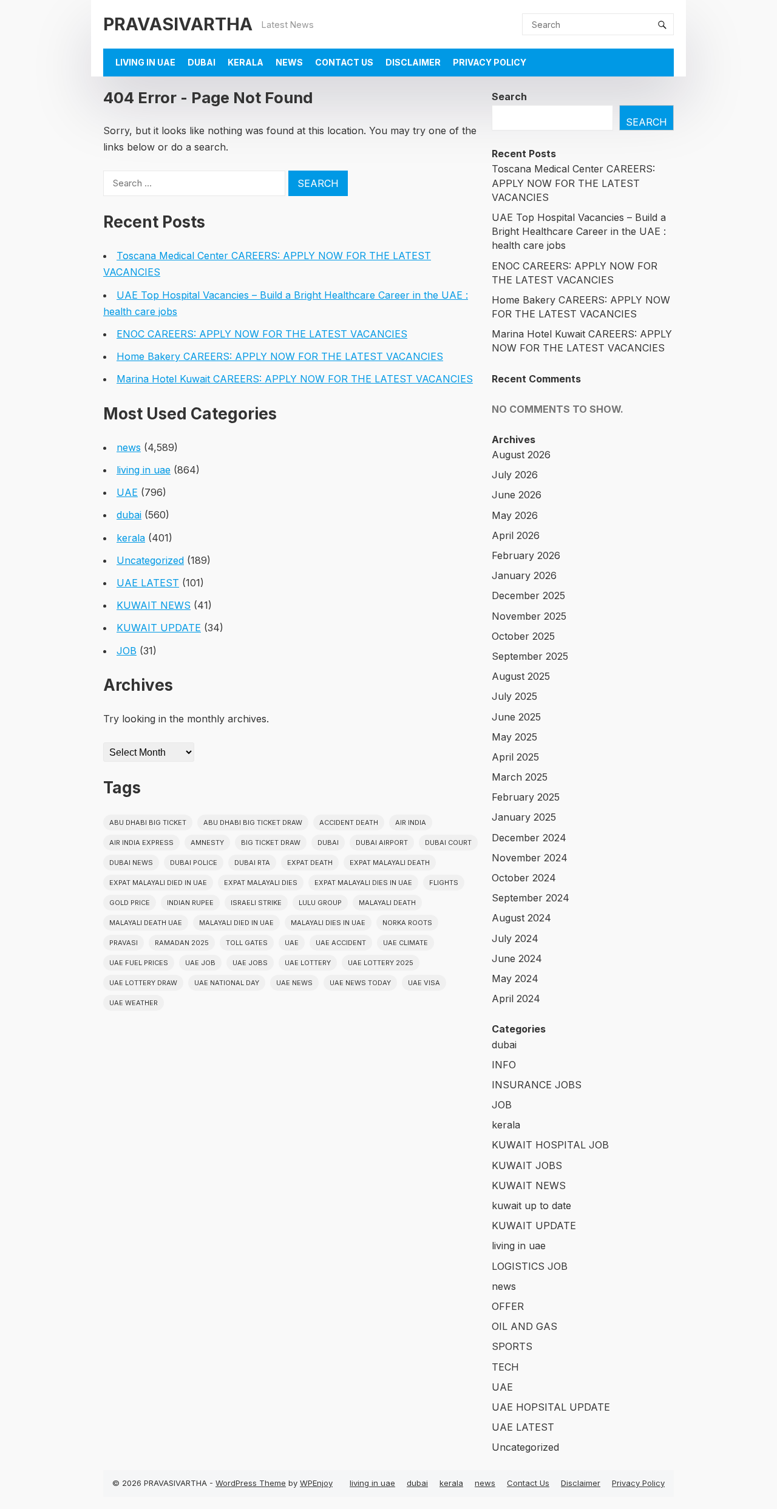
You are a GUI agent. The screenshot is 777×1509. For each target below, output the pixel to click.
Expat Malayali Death (390, 862)
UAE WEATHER (133, 1003)
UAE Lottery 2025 (380, 962)
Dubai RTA (252, 862)
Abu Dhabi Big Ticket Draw (252, 822)
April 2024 (516, 998)
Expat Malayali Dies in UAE (363, 882)
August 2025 (521, 676)
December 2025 (528, 595)
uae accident (341, 942)
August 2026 (521, 455)
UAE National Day (226, 982)
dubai (201, 62)
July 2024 (515, 938)
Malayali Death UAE (145, 922)
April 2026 (516, 535)
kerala (245, 62)
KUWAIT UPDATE (159, 628)
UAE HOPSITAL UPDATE (551, 1407)
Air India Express (141, 842)
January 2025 (524, 817)
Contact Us (344, 62)
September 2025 (530, 656)
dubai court (448, 842)
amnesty (207, 842)
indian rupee (190, 902)
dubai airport (382, 842)
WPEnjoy (316, 1483)
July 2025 (514, 696)
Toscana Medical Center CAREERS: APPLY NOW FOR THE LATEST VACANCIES (573, 183)
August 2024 (521, 918)
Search (509, 96)
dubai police (193, 862)
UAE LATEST (148, 583)
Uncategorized (150, 560)
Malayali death (387, 902)
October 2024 (524, 878)
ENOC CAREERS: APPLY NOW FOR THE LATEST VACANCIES (262, 334)
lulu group (320, 902)
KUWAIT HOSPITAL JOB (550, 1145)
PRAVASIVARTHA (178, 24)
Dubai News (131, 862)
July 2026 (515, 475)
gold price (129, 902)
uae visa (424, 982)
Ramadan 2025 (182, 942)
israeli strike (256, 902)
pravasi (123, 942)
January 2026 (524, 575)
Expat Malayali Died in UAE (158, 882)
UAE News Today (360, 982)
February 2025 (526, 797)
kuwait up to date (531, 1205)
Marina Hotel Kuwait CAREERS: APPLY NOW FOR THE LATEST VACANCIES (295, 379)
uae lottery (308, 962)
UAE (127, 492)
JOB (127, 651)
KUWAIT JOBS (527, 1165)
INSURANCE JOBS (537, 1085)
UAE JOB (200, 962)
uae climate (405, 942)
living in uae (145, 62)
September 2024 (530, 898)
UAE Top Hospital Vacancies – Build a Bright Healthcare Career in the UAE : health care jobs (579, 231)
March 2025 (520, 777)
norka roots (407, 922)
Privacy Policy (489, 62)
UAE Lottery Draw (143, 982)
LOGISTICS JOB (530, 1266)
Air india (410, 822)
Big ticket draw (270, 842)
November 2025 (529, 616)
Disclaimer (413, 62)
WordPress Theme (250, 1483)
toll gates (247, 942)
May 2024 (515, 978)
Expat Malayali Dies (260, 882)
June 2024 (517, 958)
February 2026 (526, 555)
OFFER (508, 1306)
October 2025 (523, 636)
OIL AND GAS (524, 1326)
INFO (504, 1065)
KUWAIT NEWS (154, 605)
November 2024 (530, 858)
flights (443, 882)
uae (292, 942)
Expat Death (310, 862)
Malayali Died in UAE (236, 922)
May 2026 (515, 515)
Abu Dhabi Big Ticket (147, 822)
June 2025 (516, 717)
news (289, 62)
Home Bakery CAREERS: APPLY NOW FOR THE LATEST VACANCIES (280, 356)
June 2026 (516, 495)
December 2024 (529, 838)
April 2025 (515, 757)
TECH (505, 1367)
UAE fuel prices (138, 962)
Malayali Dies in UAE (328, 922)
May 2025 (514, 737)
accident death (348, 822)
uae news (294, 982)
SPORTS (512, 1346)
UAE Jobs (250, 962)
